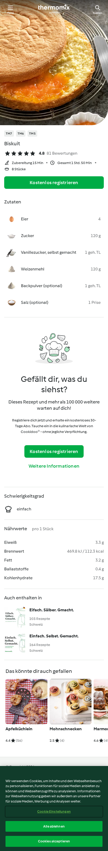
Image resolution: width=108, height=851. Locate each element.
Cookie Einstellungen (54, 811)
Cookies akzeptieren (54, 841)
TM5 (32, 133)
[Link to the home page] (54, 9)
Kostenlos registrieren (54, 182)
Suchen (97, 13)
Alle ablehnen (54, 826)
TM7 (9, 133)
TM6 (21, 133)
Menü (10, 13)
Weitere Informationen (54, 466)
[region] (54, 808)
